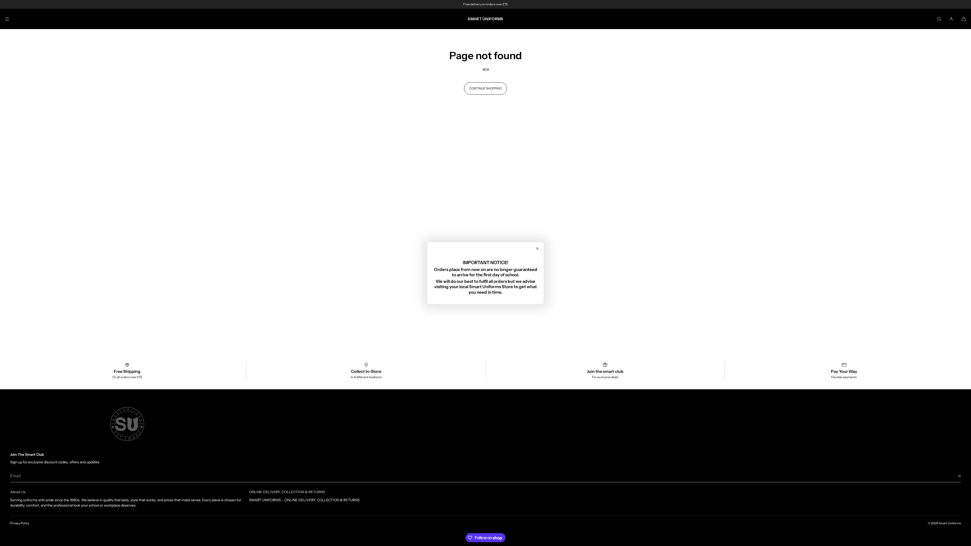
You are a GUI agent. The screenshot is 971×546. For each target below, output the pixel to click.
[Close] (537, 248)
